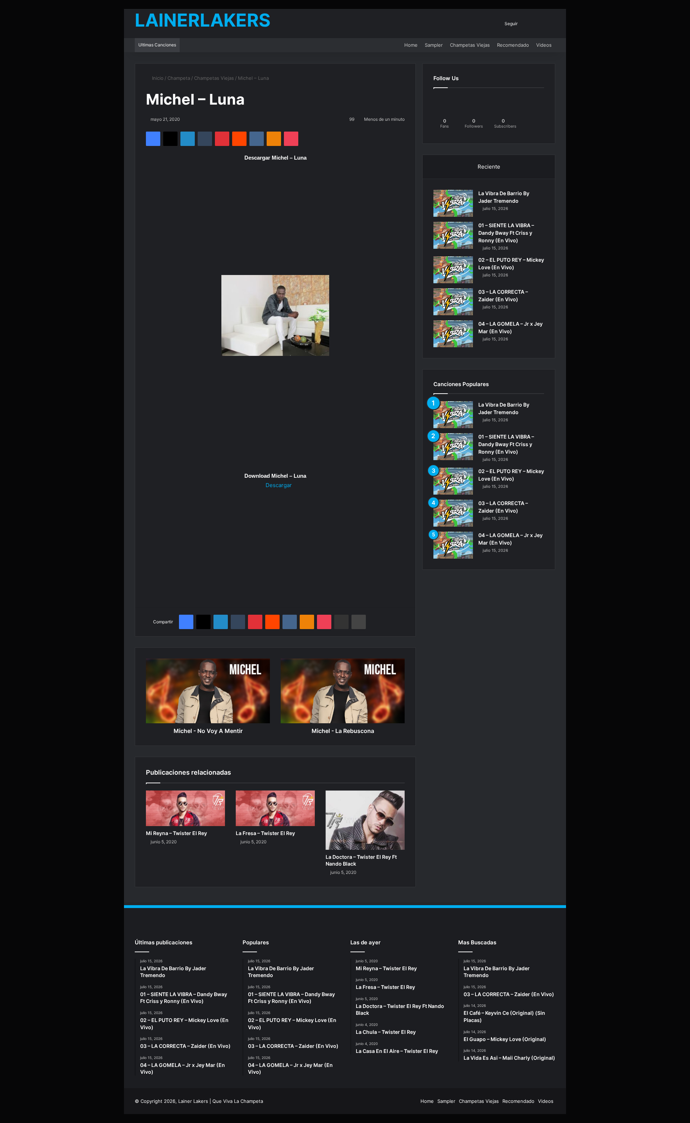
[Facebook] (153, 139)
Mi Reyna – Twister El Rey (176, 833)
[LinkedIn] (187, 139)
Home (411, 45)
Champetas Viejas (470, 45)
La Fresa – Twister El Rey (265, 833)
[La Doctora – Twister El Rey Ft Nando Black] (365, 820)
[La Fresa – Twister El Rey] (275, 808)
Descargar (278, 485)
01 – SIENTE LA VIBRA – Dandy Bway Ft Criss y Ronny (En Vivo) (506, 232)
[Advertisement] (275, 221)
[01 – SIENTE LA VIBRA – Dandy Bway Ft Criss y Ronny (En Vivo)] (453, 235)
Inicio (157, 78)
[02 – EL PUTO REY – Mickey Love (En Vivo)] (453, 269)
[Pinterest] (222, 139)
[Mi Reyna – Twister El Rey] (185, 808)
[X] (170, 139)
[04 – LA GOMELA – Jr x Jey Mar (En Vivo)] (453, 333)
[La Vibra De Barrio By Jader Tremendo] (453, 203)
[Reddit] (239, 139)
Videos (544, 45)
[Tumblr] (205, 139)
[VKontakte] (256, 139)
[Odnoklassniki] (274, 139)
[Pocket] (291, 139)
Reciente (489, 166)
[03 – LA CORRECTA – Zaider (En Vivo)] (453, 301)
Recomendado (513, 45)
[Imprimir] (358, 622)
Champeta (178, 78)
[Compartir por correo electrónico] (341, 622)
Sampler (434, 45)
